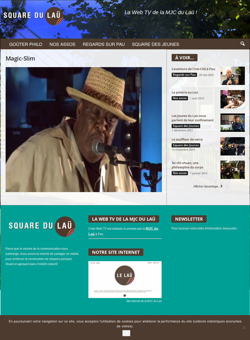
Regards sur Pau (104, 44)
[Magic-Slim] (84, 129)
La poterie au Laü (185, 92)
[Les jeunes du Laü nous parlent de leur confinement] (232, 122)
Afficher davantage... (206, 186)
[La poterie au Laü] (232, 99)
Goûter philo (25, 44)
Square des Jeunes (155, 44)
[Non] (243, 327)
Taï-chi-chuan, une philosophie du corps (187, 165)
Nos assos (62, 44)
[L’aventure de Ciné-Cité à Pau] (232, 76)
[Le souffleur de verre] (232, 146)
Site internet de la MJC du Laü (144, 300)
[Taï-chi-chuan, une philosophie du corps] (232, 170)
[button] (242, 44)
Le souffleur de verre (187, 139)
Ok (126, 333)
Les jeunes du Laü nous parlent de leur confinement (193, 117)
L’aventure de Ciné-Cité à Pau (193, 69)
